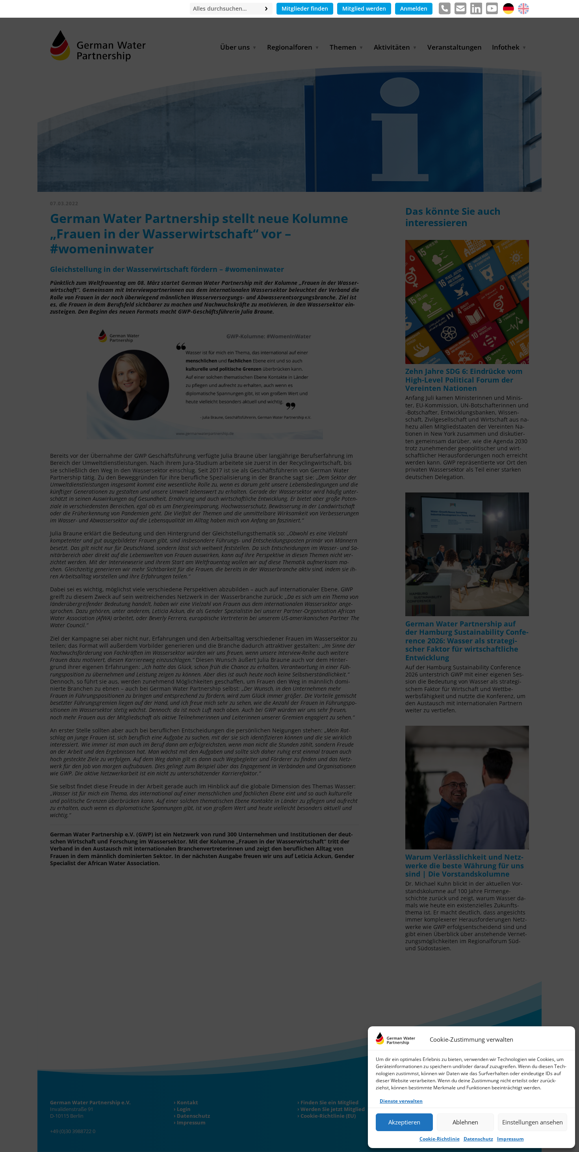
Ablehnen (465, 1122)
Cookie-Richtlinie (439, 1138)
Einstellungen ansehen (532, 1122)
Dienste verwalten (401, 1101)
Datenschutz (478, 1138)
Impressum (510, 1138)
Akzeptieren (404, 1122)
